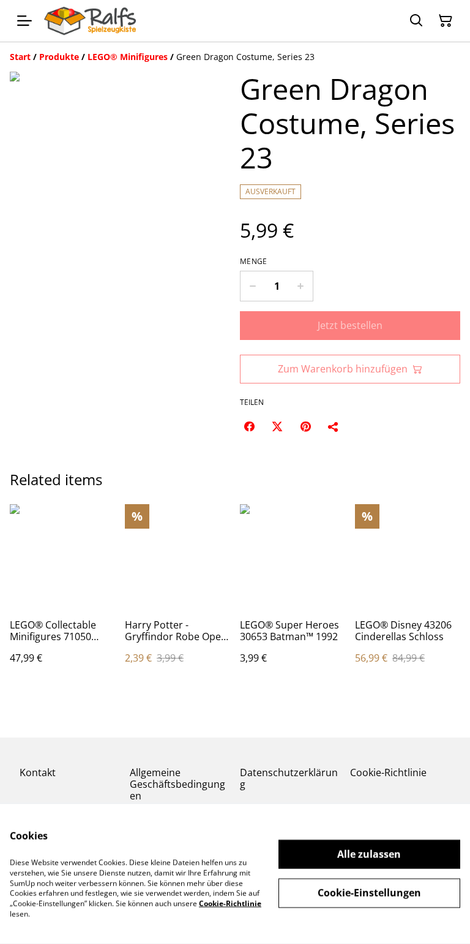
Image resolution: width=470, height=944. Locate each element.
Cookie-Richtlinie (388, 772)
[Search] (416, 20)
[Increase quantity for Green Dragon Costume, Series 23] (300, 286)
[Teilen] (333, 426)
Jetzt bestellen (350, 325)
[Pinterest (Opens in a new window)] (305, 426)
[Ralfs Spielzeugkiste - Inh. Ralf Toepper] (90, 21)
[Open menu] (24, 20)
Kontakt (38, 772)
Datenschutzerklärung (289, 778)
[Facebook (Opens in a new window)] (249, 426)
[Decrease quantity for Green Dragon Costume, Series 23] (252, 286)
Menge (253, 261)
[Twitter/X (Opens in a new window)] (277, 426)
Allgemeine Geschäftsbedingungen (177, 784)
